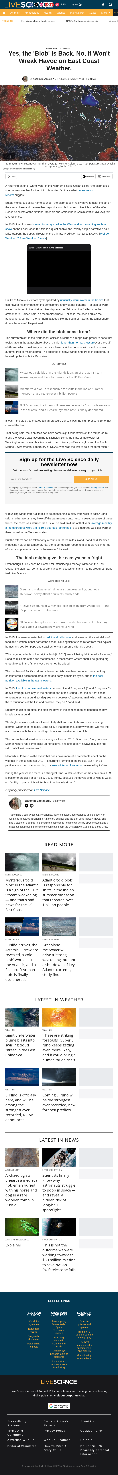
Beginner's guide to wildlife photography (84, 1334)
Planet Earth (77, 12)
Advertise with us (21, 1440)
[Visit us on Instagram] (41, 4)
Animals (15, 12)
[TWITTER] (27, 806)
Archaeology (32, 12)
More (104, 12)
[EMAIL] (32, 806)
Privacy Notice (97, 487)
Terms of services (45, 487)
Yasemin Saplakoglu (44, 79)
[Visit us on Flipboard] (52, 4)
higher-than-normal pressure (77, 342)
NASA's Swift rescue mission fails (82, 21)
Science (61, 12)
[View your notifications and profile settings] (103, 5)
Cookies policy (91, 1430)
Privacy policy (54, 1430)
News (93, 78)
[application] (59, 269)
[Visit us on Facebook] (31, 4)
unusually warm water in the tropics (81, 300)
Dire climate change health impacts (38, 21)
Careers (86, 1440)
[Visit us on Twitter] (36, 4)
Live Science (42, 790)
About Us (87, 1421)
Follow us (90, 176)
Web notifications (57, 1440)
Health (48, 12)
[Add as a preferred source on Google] (59, 1406)
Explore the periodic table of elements (59, 1354)
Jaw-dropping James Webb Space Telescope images (58, 1327)
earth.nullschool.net (25, 168)
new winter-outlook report (67, 765)
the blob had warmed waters (33, 688)
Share (13, 176)
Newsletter (106, 176)
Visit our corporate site (69, 1395)
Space (92, 12)
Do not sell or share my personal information (94, 1450)
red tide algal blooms (58, 637)
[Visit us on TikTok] (57, 4)
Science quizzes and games (84, 1324)
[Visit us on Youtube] (47, 4)
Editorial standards (22, 1446)
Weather (66, 49)
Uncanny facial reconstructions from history (59, 1364)
